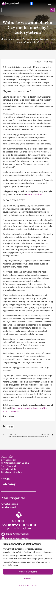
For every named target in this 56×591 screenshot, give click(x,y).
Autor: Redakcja (44, 61)
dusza (10, 427)
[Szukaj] (52, 10)
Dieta (18, 39)
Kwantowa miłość (34, 194)
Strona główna (7, 39)
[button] (49, 4)
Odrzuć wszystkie (28, 585)
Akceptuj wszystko (28, 572)
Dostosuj (28, 579)
